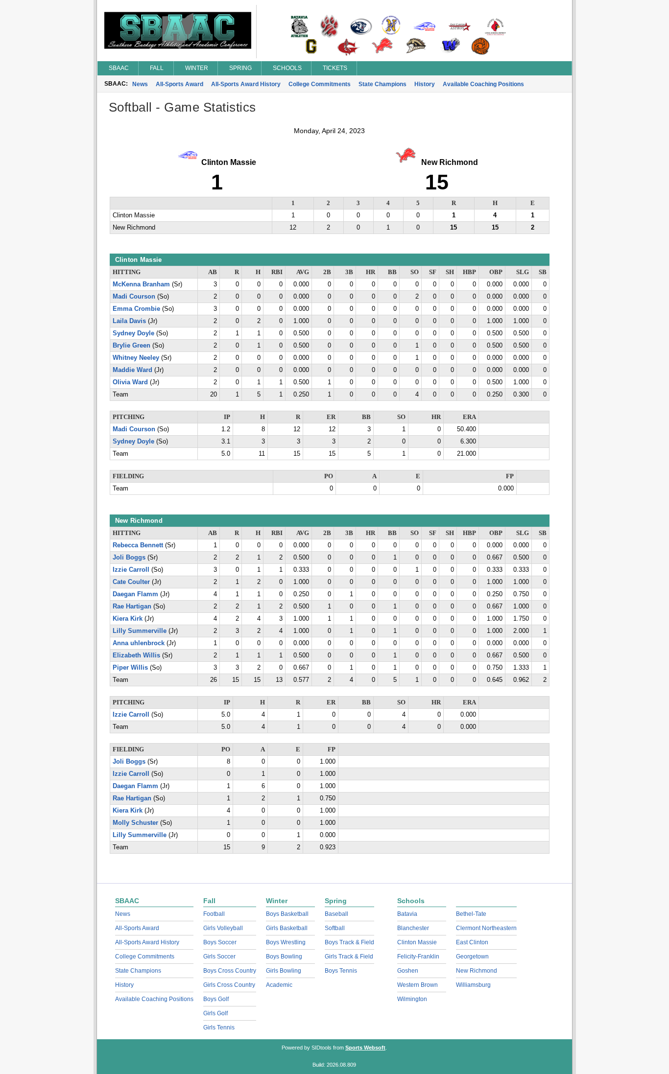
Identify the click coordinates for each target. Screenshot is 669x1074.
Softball (335, 928)
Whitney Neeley (136, 357)
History (424, 84)
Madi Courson (134, 296)
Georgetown (472, 956)
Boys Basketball (287, 914)
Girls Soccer (219, 956)
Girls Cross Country (229, 984)
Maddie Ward (132, 370)
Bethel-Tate (471, 914)
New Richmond (476, 970)
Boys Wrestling (286, 942)
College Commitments (319, 84)
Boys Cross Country (229, 970)
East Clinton (472, 942)
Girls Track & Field (349, 956)
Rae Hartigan (132, 606)
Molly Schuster (135, 822)
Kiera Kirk (128, 618)
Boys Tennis (341, 970)
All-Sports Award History (246, 84)
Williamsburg (473, 984)
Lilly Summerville (140, 631)
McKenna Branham (141, 284)
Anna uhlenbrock (139, 643)
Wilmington (412, 999)
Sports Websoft (365, 1048)
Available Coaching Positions (483, 84)
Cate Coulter (131, 582)
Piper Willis (130, 667)
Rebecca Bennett (138, 545)
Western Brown (417, 984)
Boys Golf (216, 999)
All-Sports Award (179, 84)
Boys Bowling (284, 956)
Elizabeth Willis (136, 655)
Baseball (336, 914)
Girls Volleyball (223, 928)
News (140, 84)
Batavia (407, 914)
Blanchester (413, 928)
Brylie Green (131, 345)
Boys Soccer (220, 942)
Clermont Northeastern (486, 928)
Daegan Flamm (135, 594)
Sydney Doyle (133, 333)
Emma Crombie (136, 308)
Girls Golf (215, 1013)
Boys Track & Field (349, 942)
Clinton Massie (417, 942)
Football (214, 914)
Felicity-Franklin (418, 956)
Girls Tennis (219, 1027)
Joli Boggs (129, 557)
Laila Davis (129, 321)
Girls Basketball (287, 928)
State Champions (382, 84)
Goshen (407, 970)
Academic (279, 984)
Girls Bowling (283, 970)
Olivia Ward (130, 382)
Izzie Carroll (131, 569)
